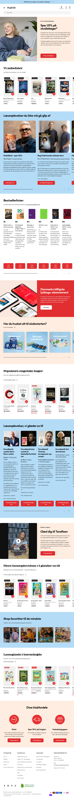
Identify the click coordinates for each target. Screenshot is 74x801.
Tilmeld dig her (14, 740)
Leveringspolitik (7, 795)
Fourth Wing (48, 406)
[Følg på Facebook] (4, 786)
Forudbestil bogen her (46, 182)
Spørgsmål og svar (22, 756)
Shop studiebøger (48, 55)
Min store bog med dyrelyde (9, 687)
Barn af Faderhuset (8, 98)
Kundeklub (20, 775)
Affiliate (5, 759)
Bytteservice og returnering (24, 767)
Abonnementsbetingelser (43, 756)
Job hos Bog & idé (8, 767)
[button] (34, 413)
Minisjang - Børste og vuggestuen (65, 687)
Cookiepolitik (39, 759)
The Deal (33, 406)
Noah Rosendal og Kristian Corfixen (60, 159)
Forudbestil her (47, 553)
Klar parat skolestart (36, 687)
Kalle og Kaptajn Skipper (51, 687)
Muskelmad (61, 98)
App (18, 772)
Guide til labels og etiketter (24, 762)
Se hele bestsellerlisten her (33, 204)
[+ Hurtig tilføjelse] (12, 94)
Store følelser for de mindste (23, 687)
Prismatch (20, 764)
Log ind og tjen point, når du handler (37, 2)
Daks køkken (48, 600)
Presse (5, 764)
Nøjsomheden (48, 98)
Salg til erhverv (21, 770)
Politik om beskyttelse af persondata (12, 794)
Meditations (62, 406)
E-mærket (39, 762)
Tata (32, 98)
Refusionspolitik (26, 794)
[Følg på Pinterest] (12, 786)
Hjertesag (6, 762)
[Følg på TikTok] (15, 786)
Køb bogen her (10, 182)
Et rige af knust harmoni (23, 600)
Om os (5, 756)
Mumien (5, 600)
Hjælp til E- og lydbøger (23, 759)
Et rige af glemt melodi (64, 600)
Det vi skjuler (20, 98)
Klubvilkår (38, 767)
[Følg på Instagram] (8, 786)
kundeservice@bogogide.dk (61, 765)
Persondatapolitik (41, 770)
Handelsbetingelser (41, 764)
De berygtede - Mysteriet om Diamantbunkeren (37, 600)
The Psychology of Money (23, 406)
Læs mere (8, 266)
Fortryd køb (20, 778)
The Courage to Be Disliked (9, 406)
